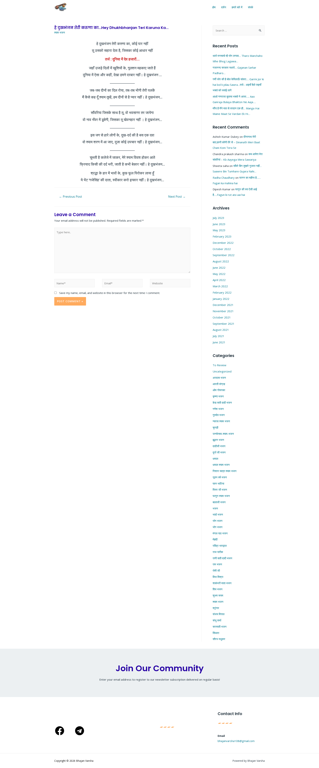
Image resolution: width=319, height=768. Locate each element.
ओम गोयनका (219, 390)
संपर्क (250, 7)
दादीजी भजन (219, 446)
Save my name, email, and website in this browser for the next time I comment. (109, 293)
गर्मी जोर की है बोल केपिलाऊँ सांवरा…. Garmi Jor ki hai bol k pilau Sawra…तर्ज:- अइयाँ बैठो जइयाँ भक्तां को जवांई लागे (238, 84)
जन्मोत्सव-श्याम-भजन (223, 434)
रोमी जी (216, 570)
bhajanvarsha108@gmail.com (236, 741)
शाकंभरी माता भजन (222, 583)
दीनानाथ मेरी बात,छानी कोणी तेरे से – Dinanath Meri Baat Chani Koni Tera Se (236, 142)
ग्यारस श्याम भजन (221, 421)
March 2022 (220, 286)
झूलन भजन (218, 440)
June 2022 (219, 267)
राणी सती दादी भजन (222, 558)
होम (214, 7)
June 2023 (219, 224)
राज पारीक (218, 552)
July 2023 (218, 218)
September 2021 (223, 323)
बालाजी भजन (219, 502)
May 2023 (219, 230)
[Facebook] (59, 730)
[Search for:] (239, 30)
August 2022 (221, 261)
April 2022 (219, 280)
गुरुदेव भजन (219, 415)
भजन (215, 508)
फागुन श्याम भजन (221, 496)
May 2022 (219, 274)
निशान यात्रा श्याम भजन (224, 471)
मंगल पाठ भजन (220, 533)
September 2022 (223, 255)
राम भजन (217, 564)
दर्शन (223, 7)
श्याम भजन (59, 32)
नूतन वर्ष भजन (220, 477)
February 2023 (222, 236)
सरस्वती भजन (220, 626)
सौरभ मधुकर (219, 639)
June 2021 (219, 342)
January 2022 (221, 299)
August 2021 (221, 330)
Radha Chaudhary (224, 177)
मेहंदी (215, 539)
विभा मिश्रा (218, 577)
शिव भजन (217, 589)
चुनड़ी (215, 427)
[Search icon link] (262, 7)
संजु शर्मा (217, 620)
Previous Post (70, 197)
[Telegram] (79, 730)
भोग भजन (217, 521)
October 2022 (222, 249)
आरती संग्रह (219, 384)
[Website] (170, 284)
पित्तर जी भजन (220, 489)
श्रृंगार (216, 608)
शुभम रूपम (218, 595)
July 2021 (218, 336)
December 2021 (223, 305)
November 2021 (223, 311)
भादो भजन (218, 514)
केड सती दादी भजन (222, 402)
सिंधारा (216, 633)
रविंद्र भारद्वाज (220, 545)
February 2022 (222, 292)
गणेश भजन (218, 409)
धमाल (215, 458)
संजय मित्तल (218, 614)
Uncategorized (222, 371)
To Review (219, 365)
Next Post (177, 197)
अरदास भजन (219, 377)
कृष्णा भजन (218, 396)
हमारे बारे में (237, 7)
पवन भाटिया (218, 483)
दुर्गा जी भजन (219, 452)
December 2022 (223, 243)
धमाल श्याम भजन (221, 465)
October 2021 (222, 317)
